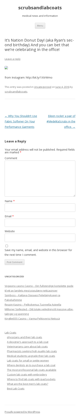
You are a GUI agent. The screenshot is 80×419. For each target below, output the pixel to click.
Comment (11, 158)
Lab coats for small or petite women (28, 360)
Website (10, 231)
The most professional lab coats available (31, 370)
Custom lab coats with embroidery (27, 374)
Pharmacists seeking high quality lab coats (32, 351)
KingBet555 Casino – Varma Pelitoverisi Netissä (32, 318)
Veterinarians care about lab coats (27, 346)
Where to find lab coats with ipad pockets (31, 379)
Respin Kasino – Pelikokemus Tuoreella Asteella (33, 304)
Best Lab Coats (15, 388)
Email (9, 216)
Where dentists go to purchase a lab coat (31, 365)
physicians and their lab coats (24, 337)
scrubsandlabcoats (40, 8)
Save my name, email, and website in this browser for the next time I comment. (38, 252)
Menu (40, 25)
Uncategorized (42, 87)
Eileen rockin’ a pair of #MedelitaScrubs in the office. (61, 121)
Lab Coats (10, 332)
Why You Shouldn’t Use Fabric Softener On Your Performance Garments (21, 121)
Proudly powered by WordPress (22, 412)
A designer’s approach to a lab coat (27, 342)
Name (10, 201)
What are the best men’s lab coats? (27, 384)
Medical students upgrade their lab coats (31, 356)
